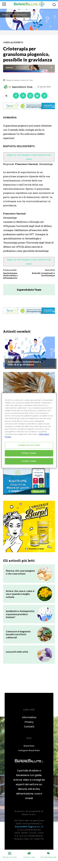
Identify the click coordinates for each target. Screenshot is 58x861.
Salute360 (21, 826)
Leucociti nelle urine (17, 651)
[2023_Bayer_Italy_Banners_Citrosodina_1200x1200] (29, 526)
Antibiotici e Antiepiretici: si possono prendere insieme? (20, 614)
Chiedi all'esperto (18, 14)
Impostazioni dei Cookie (29, 445)
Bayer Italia (29, 745)
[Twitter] (23, 96)
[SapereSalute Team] (6, 87)
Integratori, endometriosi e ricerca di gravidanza (24, 363)
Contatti (29, 726)
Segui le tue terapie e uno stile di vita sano (29, 156)
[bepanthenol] (29, 69)
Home (5, 14)
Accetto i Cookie (29, 461)
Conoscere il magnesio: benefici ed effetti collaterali (18, 634)
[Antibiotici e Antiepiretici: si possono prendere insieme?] (44, 614)
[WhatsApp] (30, 96)
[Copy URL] (44, 96)
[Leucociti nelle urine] (44, 654)
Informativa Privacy (29, 720)
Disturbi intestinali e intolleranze (43, 274)
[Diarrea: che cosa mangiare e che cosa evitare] (44, 573)
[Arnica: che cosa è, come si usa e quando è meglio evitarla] (44, 594)
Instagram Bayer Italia (29, 750)
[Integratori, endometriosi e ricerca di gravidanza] (29, 352)
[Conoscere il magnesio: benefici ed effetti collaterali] (44, 634)
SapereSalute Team (22, 87)
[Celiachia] (29, 387)
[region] (28, 430)
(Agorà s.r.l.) (35, 826)
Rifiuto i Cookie (29, 453)
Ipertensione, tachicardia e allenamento (10, 275)
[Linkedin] (37, 96)
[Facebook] (16, 96)
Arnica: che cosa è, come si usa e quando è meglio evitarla (20, 594)
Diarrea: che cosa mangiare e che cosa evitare (20, 572)
